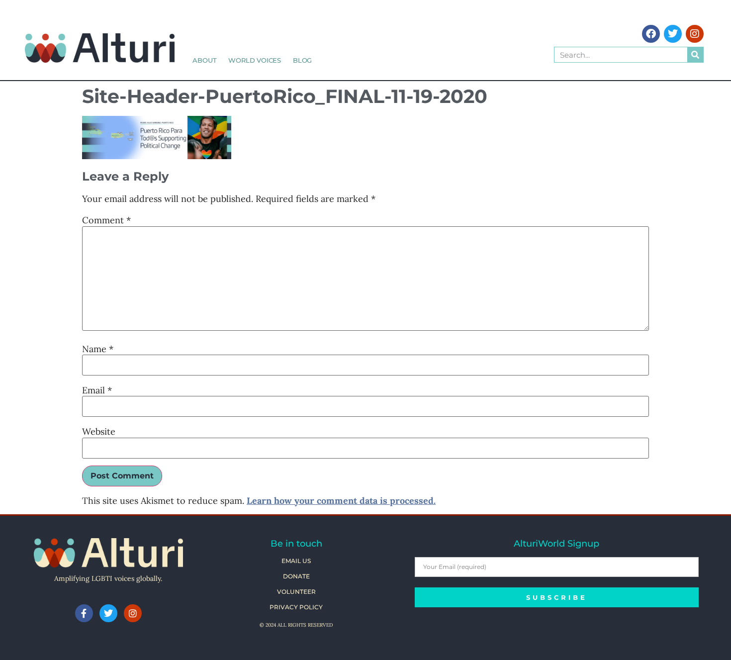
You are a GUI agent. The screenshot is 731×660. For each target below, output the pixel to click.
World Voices (254, 60)
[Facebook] (651, 34)
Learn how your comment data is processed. (341, 500)
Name (97, 349)
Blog (302, 60)
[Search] (695, 54)
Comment (106, 220)
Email (97, 390)
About (204, 60)
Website (98, 431)
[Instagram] (695, 34)
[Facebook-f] (84, 613)
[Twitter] (673, 34)
